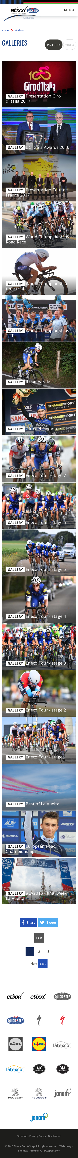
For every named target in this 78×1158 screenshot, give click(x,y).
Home (5, 30)
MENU (69, 10)
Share (31, 922)
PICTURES (54, 45)
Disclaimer (54, 1136)
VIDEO (69, 45)
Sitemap (22, 1136)
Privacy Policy (37, 1136)
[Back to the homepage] (22, 14)
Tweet (51, 922)
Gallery (19, 30)
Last (43, 963)
